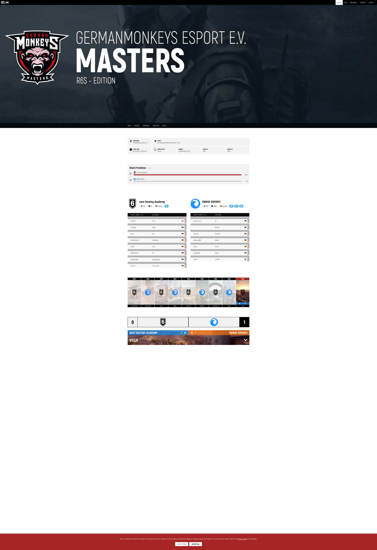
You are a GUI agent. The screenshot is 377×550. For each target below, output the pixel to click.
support (363, 2)
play (345, 2)
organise (353, 2)
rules (164, 125)
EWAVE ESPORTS (211, 202)
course (136, 125)
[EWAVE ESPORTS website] (241, 206)
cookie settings (182, 544)
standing (146, 125)
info (129, 125)
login (339, 2)
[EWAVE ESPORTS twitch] (236, 206)
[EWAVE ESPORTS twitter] (231, 206)
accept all (195, 544)
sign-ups (156, 125)
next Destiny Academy (152, 202)
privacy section (242, 538)
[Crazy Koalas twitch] (166, 206)
